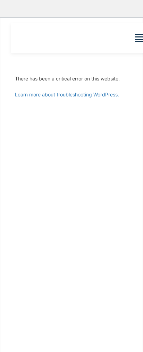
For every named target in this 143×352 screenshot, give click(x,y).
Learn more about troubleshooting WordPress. (67, 94)
